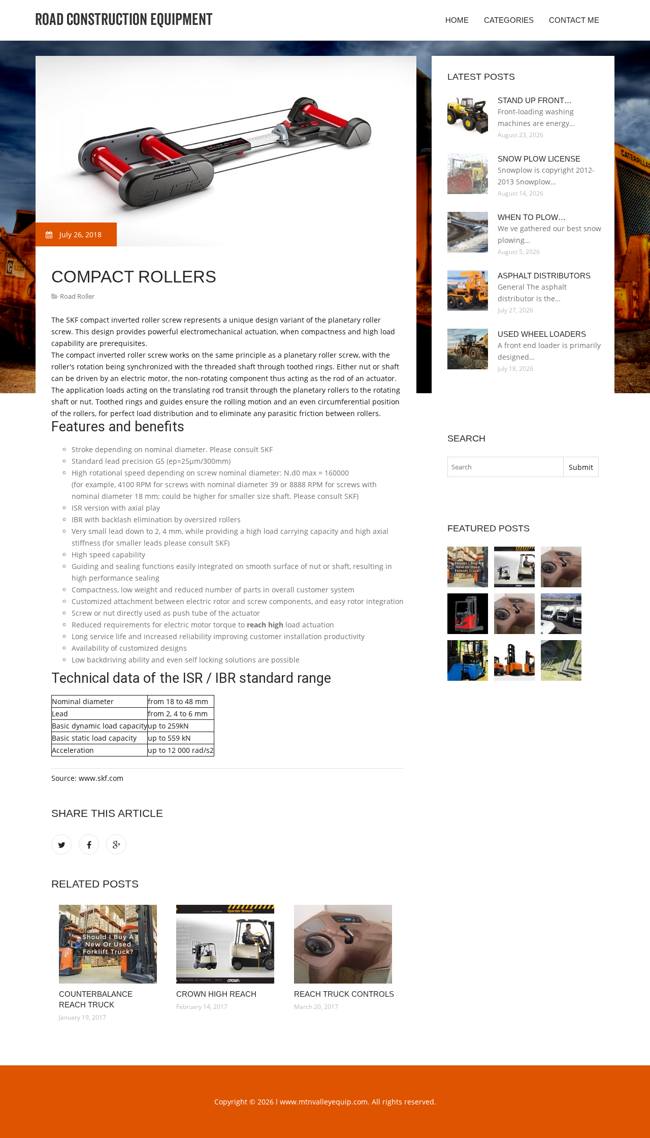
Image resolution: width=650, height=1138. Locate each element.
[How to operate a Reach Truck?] (467, 660)
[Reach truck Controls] (345, 944)
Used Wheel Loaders (542, 334)
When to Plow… (532, 217)
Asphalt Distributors (544, 275)
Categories (509, 20)
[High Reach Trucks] (561, 660)
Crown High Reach (216, 994)
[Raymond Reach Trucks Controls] (514, 613)
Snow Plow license (539, 158)
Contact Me (574, 20)
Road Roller (77, 296)
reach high (265, 624)
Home (457, 20)
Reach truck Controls (344, 994)
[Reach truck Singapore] (514, 660)
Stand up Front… (535, 100)
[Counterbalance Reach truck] (110, 944)
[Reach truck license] (561, 613)
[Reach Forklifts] (467, 613)
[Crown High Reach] (227, 944)
